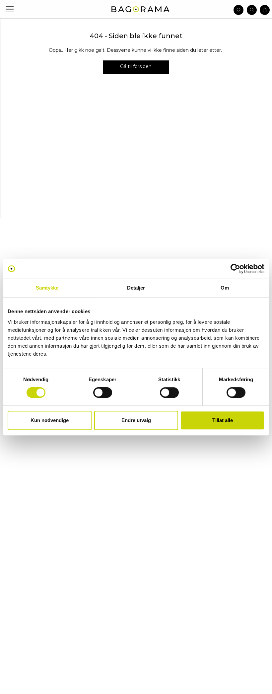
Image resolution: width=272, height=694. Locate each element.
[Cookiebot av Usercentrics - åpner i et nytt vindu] (235, 269)
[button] (10, 9)
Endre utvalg (136, 420)
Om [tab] (225, 288)
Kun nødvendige (50, 420)
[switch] (102, 392)
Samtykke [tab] (47, 288)
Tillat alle (222, 420)
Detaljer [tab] (136, 288)
